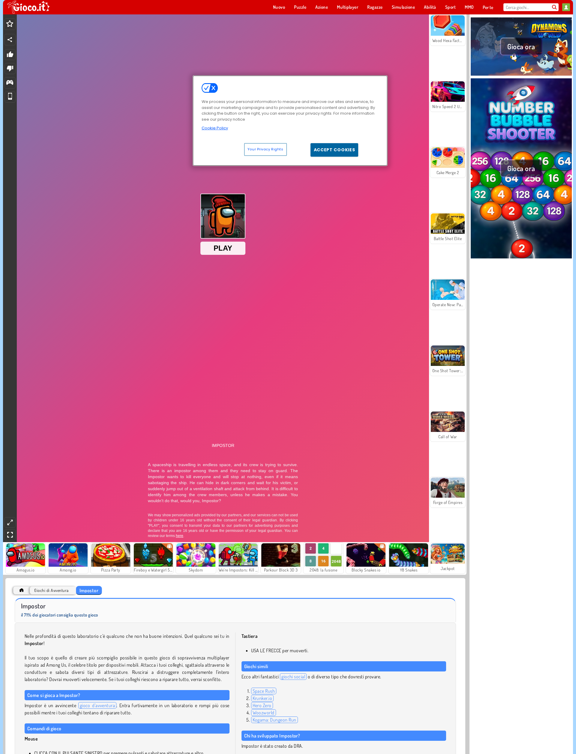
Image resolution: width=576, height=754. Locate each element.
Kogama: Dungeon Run (274, 720)
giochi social (293, 677)
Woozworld (263, 713)
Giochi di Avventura (51, 590)
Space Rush (264, 691)
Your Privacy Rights (266, 149)
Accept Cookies (334, 150)
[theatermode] (10, 522)
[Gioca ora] (521, 75)
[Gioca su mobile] (10, 97)
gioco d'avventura (97, 705)
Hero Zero (262, 705)
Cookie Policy (215, 128)
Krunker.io (262, 698)
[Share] (10, 39)
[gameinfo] (9, 83)
